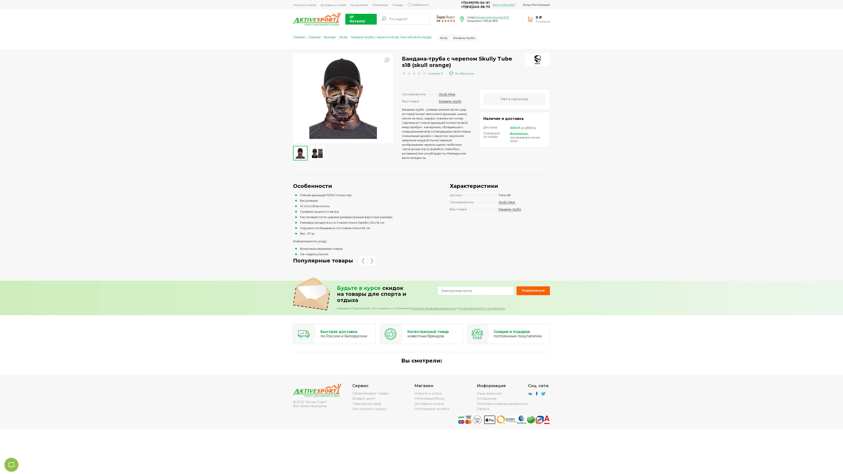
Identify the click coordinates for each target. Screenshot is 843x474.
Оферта (483, 409)
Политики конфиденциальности (433, 308)
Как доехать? (359, 5)
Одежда (314, 37)
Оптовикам (380, 5)
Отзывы (398, 5)
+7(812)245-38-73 (475, 7)
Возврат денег (364, 398)
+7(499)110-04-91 (475, 3)
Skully (343, 37)
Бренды (330, 37)
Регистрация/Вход (429, 398)
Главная (299, 37)
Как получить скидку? (369, 409)
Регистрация (541, 4)
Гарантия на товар (366, 404)
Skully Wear (447, 94)
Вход (526, 4)
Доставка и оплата (333, 5)
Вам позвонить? (504, 4)
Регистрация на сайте (431, 409)
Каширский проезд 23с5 (492, 17)
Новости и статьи (304, 5)
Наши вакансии (489, 393)
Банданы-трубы (464, 38)
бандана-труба (450, 101)
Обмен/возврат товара (370, 393)
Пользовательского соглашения (482, 308)
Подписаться (533, 291)
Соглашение (487, 398)
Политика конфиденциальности (502, 404)
